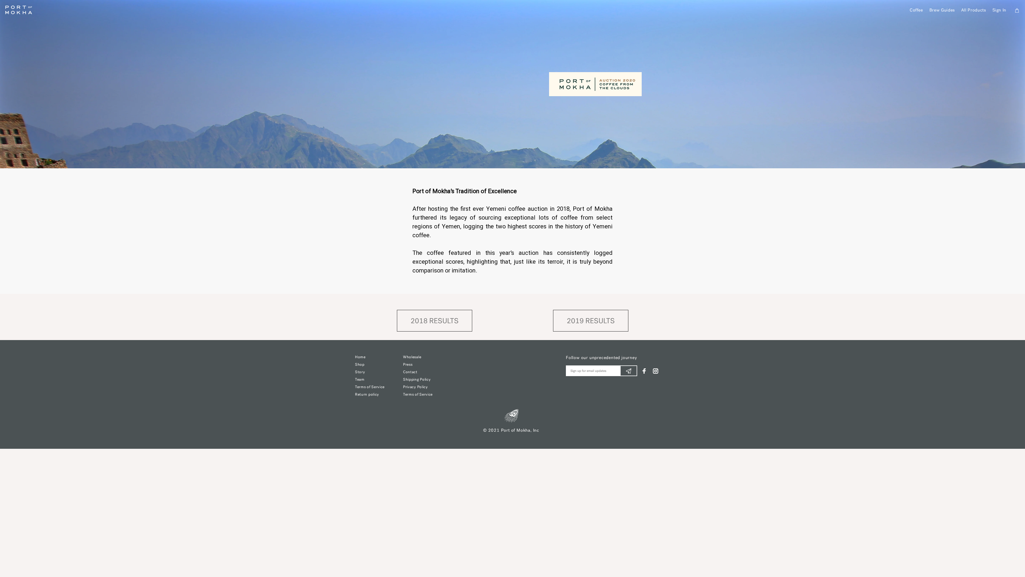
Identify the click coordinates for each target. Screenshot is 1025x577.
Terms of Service (370, 387)
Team (360, 380)
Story (360, 372)
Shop (360, 365)
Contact (410, 372)
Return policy (367, 395)
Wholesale (412, 357)
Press (408, 365)
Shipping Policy (417, 380)
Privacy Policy (415, 387)
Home (360, 357)
